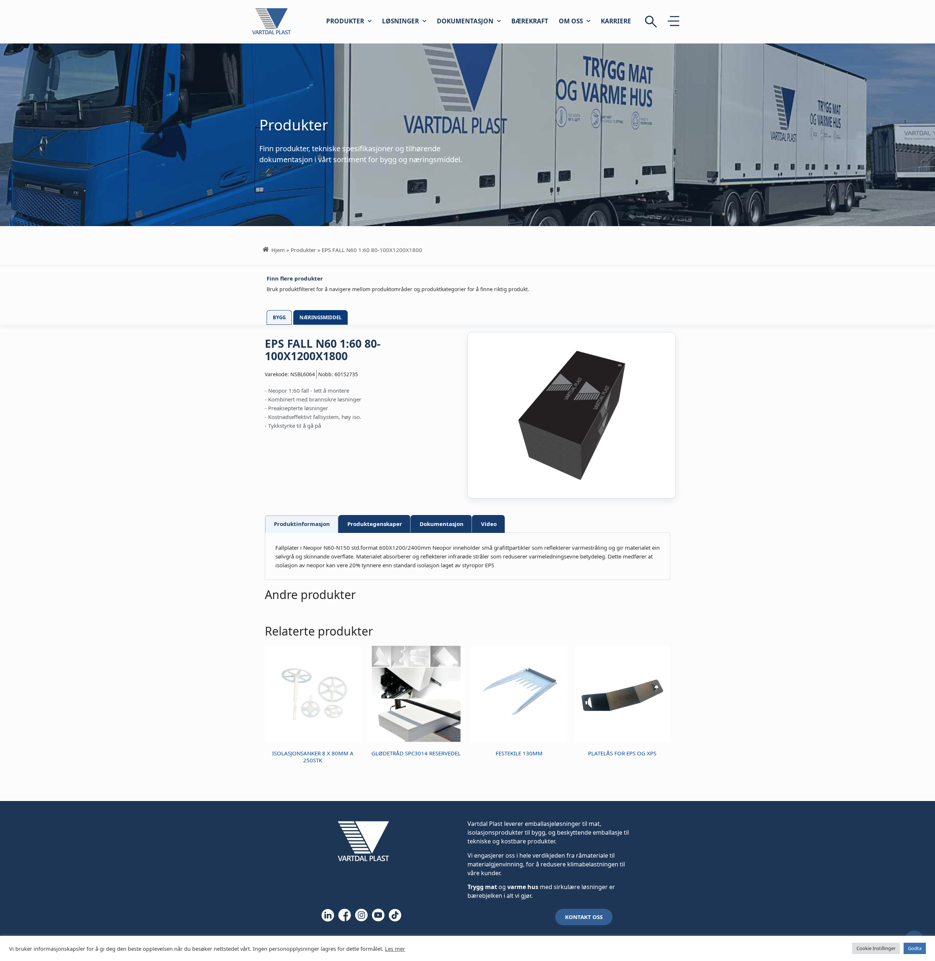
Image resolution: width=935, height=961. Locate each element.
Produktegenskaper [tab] (374, 523)
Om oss (571, 21)
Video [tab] (489, 523)
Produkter (345, 21)
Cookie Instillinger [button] (876, 948)
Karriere (616, 21)
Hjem (278, 249)
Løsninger (400, 21)
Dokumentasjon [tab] (441, 523)
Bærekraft (529, 21)
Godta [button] (914, 948)
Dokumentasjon (465, 21)
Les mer (395, 948)
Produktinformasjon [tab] (302, 523)
